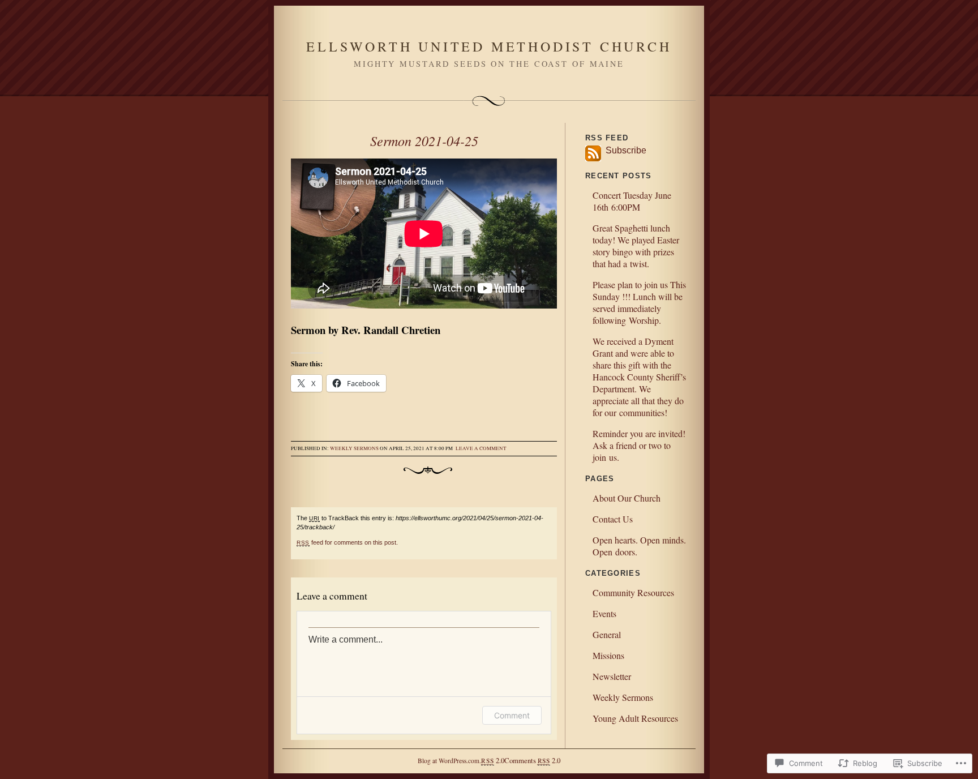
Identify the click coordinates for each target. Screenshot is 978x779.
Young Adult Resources (635, 718)
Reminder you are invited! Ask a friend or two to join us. (639, 445)
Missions (608, 655)
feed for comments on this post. (347, 542)
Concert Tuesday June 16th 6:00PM (632, 201)
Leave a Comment (481, 448)
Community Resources (633, 592)
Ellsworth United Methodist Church (488, 46)
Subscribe (623, 150)
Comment (512, 715)
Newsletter (612, 676)
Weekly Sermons (354, 448)
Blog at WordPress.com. (449, 760)
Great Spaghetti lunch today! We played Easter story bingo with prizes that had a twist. (636, 245)
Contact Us (613, 519)
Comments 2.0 (532, 760)
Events (604, 613)
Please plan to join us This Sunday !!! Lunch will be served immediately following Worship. (639, 302)
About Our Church (626, 498)
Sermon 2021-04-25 (424, 140)
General (607, 634)
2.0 (492, 760)
